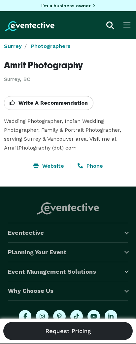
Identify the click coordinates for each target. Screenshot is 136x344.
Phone (94, 166)
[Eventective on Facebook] (25, 316)
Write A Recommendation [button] (52, 103)
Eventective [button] (26, 232)
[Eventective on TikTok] (76, 316)
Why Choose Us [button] (30, 290)
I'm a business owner (66, 5)
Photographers (51, 46)
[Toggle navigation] (126, 24)
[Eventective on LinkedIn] (111, 316)
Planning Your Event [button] (37, 252)
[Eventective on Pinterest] (59, 316)
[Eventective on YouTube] (93, 316)
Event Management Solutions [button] (52, 271)
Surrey (13, 46)
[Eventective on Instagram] (42, 316)
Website (52, 166)
